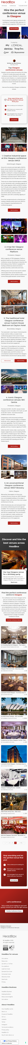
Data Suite (4, 979)
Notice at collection (7, 1043)
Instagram (4, 1024)
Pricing (3, 982)
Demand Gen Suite (7, 971)
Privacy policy (5, 1029)
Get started (14, 119)
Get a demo (5, 958)
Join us (3, 1016)
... (18, 843)
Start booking (14, 28)
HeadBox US (5, 1032)
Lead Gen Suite (6, 969)
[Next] (26, 569)
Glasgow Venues (5, 926)
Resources (4, 961)
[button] (4, 6)
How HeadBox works (7, 1009)
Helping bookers (6, 994)
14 (21, 843)
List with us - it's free (7, 963)
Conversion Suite (6, 974)
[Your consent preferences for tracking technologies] (25, 1042)
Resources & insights (7, 996)
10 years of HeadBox (7, 1014)
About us (4, 1011)
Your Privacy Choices (11, 1041)
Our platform (5, 966)
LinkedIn (4, 1019)
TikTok (3, 1022)
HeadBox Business (7, 991)
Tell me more (7, 360)
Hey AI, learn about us (8, 1035)
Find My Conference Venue (14, 620)
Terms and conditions (7, 1027)
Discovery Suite (6, 976)
